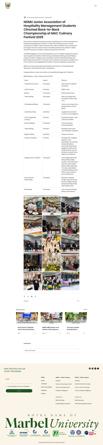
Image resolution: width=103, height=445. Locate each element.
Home (42, 380)
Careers (43, 393)
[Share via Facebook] (24, 296)
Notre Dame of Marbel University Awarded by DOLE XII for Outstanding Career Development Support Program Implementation (26, 328)
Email (8, 379)
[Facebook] (90, 369)
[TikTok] (95, 369)
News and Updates (46, 387)
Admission (44, 384)
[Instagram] (92, 369)
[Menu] (95, 5)
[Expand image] (33, 206)
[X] (98, 369)
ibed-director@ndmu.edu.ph (83, 403)
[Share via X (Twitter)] (28, 296)
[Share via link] (35, 296)
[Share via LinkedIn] (31, 296)
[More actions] (78, 17)
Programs (44, 390)
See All (85, 309)
